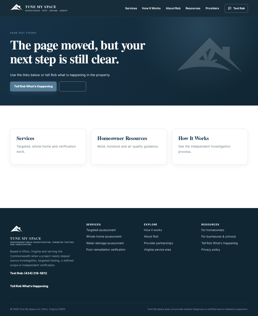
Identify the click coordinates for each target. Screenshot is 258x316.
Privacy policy (210, 249)
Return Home (72, 86)
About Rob (173, 8)
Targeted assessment (101, 230)
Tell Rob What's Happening (33, 86)
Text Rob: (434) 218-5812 (28, 273)
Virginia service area (157, 249)
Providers (212, 8)
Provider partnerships (158, 243)
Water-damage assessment (105, 243)
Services (131, 8)
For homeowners (212, 230)
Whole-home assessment (104, 236)
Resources (193, 8)
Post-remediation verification (105, 249)
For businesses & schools (218, 236)
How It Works (151, 8)
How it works (153, 230)
